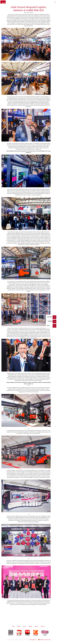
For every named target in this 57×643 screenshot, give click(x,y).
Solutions (30, 626)
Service (24, 626)
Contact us (43, 626)
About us (36, 626)
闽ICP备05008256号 (33, 639)
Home (13, 626)
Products (19, 626)
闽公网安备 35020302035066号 (45, 639)
